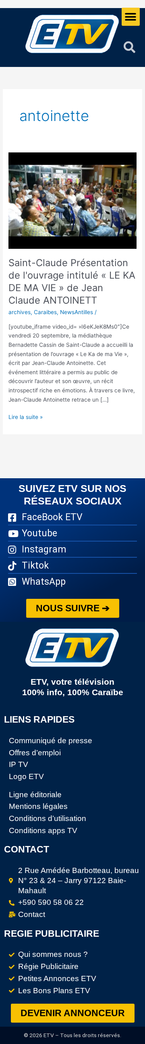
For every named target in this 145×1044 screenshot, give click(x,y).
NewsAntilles (76, 312)
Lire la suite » (25, 416)
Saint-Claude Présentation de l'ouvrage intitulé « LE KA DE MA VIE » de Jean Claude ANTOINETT (71, 281)
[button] (131, 17)
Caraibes (45, 312)
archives (19, 312)
